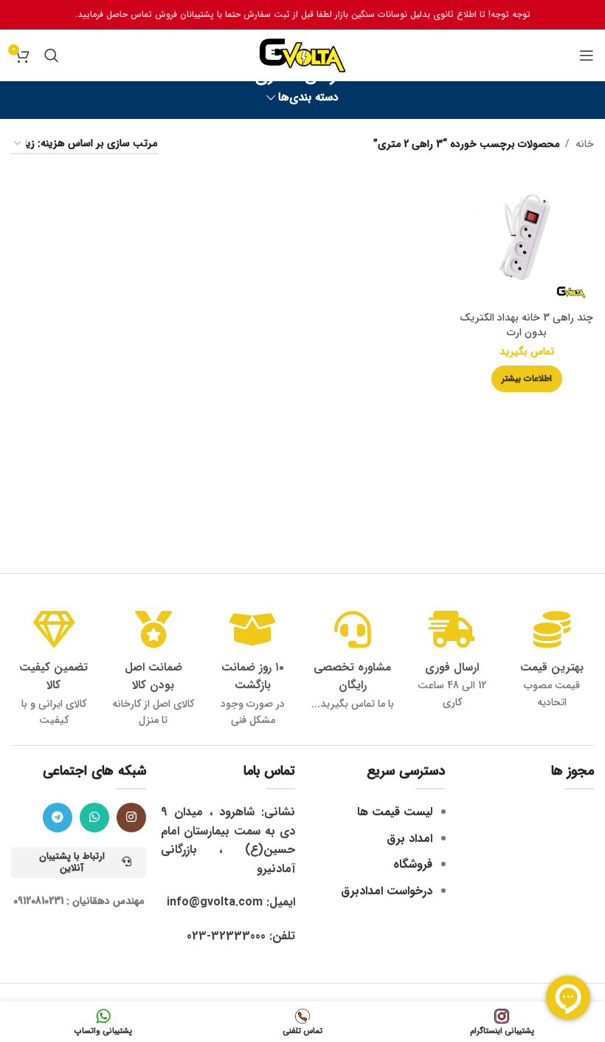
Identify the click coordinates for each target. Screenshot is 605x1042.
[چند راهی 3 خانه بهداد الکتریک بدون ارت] (527, 236)
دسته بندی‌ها (308, 97)
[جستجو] (51, 55)
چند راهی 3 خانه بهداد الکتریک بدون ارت (526, 324)
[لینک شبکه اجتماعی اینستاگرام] (131, 817)
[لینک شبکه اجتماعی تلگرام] (57, 817)
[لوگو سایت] (302, 55)
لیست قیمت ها (394, 812)
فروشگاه (412, 864)
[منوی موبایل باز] (586, 55)
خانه (584, 144)
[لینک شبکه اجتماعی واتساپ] (94, 817)
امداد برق (409, 838)
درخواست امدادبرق (386, 891)
